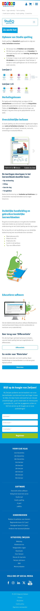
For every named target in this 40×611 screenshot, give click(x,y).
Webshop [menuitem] (19, 541)
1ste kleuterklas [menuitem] (19, 453)
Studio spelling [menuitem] (19, 500)
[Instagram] (13, 586)
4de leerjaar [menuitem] (19, 472)
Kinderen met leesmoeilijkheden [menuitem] (19, 529)
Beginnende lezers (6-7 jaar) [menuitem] (19, 522)
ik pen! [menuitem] (19, 503)
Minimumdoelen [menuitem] (19, 567)
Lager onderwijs (11, 10)
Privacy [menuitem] (20, 597)
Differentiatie (20, 347)
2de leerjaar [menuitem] (19, 465)
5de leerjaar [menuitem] (19, 475)
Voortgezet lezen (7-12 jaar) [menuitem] (19, 525)
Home (3, 10)
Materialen (20, 367)
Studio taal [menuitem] (19, 497)
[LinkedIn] (18, 583)
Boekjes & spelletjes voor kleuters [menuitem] (19, 519)
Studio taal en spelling (9, 13)
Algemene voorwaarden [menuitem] (20, 607)
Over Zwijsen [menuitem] (19, 554)
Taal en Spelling (21, 10)
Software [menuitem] (12, 39)
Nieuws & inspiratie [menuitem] (19, 557)
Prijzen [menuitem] (12, 45)
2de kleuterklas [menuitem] (19, 456)
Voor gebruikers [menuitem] (28, 39)
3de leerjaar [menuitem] (19, 468)
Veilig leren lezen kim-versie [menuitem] (19, 494)
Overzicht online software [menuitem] (19, 491)
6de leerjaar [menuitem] (19, 478)
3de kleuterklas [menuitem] (19, 459)
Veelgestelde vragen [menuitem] (19, 548)
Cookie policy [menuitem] (20, 604)
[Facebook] (8, 584)
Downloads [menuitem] (19, 551)
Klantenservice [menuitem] (19, 544)
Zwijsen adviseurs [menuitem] (19, 560)
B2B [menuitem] (19, 563)
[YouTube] (30, 584)
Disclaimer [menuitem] (20, 601)
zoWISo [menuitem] (19, 506)
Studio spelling (20, 13)
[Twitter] (24, 583)
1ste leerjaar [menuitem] (19, 462)
